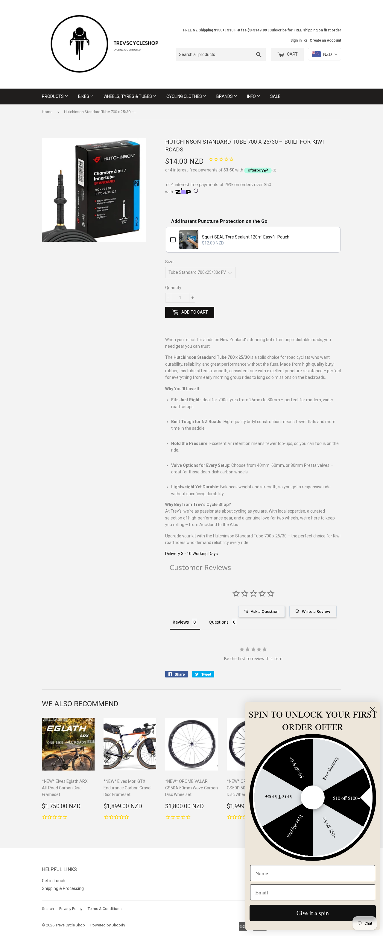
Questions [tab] (219, 622)
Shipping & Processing (63, 888)
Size (169, 261)
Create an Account (325, 40)
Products (53, 96)
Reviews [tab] (181, 622)
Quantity (173, 287)
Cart (292, 54)
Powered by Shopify (107, 925)
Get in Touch (53, 880)
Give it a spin (313, 913)
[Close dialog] (372, 709)
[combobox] (221, 54)
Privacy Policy (70, 908)
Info (252, 96)
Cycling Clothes (184, 96)
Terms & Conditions (104, 908)
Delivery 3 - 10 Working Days (191, 553)
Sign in (296, 40)
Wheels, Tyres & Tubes (128, 96)
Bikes (84, 96)
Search (48, 908)
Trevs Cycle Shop (70, 925)
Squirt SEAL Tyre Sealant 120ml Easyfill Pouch (245, 237)
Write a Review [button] (316, 611)
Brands (225, 96)
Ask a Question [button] (265, 611)
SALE (275, 96)
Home (47, 112)
